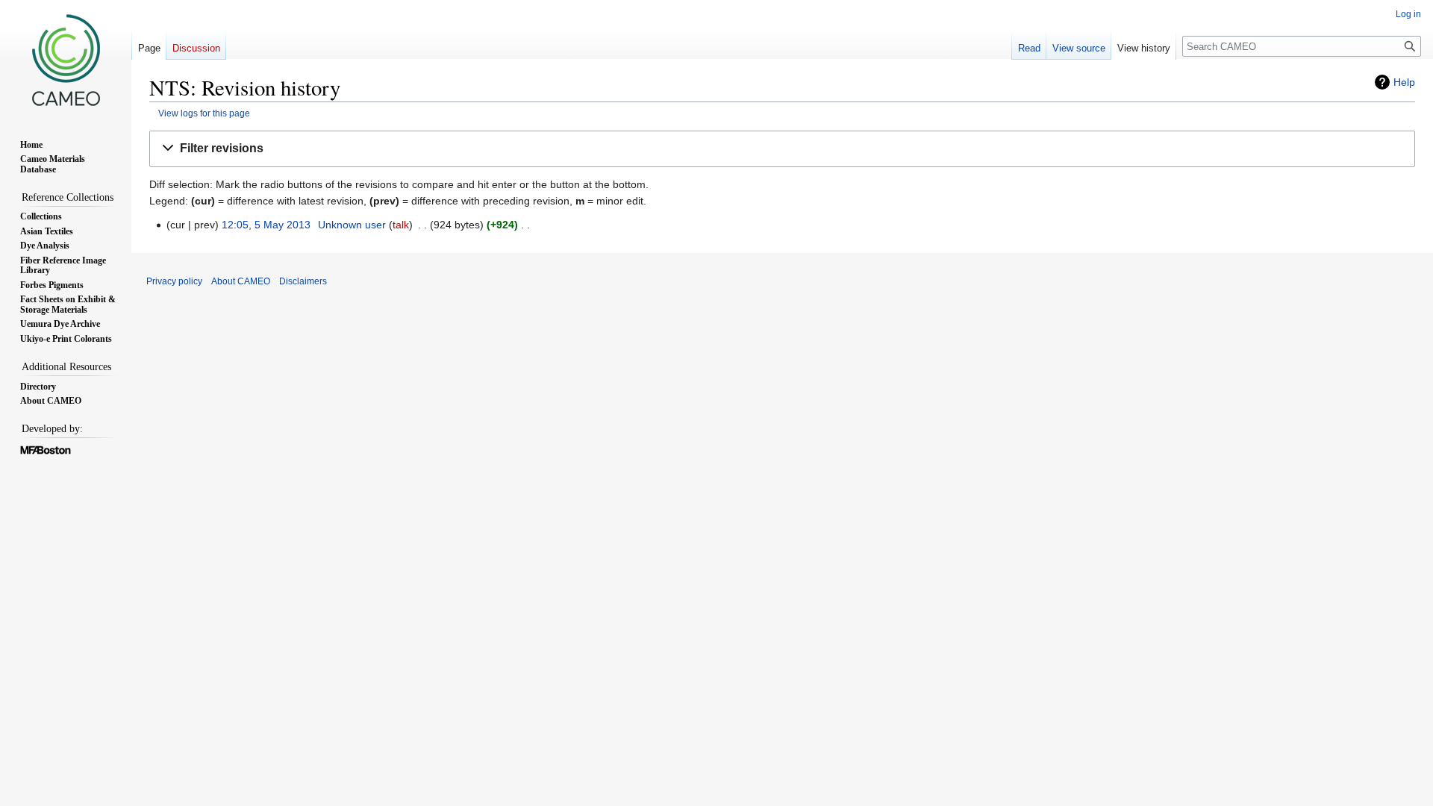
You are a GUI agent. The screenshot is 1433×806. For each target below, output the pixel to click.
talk (401, 225)
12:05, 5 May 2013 (266, 225)
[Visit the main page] (65, 59)
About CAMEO (240, 281)
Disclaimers (303, 281)
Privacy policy (174, 281)
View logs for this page (204, 113)
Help (1404, 82)
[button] (782, 148)
